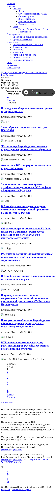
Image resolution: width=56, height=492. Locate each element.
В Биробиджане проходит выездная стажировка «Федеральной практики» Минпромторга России (25, 209)
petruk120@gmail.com (11, 449)
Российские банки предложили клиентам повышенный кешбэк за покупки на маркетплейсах (27, 257)
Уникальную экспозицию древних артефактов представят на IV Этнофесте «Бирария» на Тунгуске (26, 187)
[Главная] (8, 97)
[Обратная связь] (8, 477)
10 (8, 392)
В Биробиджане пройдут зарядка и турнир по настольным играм (28, 277)
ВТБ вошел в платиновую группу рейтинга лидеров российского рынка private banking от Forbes (25, 345)
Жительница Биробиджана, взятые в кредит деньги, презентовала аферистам (26, 148)
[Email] (8, 482)
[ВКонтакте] (8, 472)
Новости (11, 100)
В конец (11, 397)
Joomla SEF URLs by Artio (7, 402)
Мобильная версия (21, 489)
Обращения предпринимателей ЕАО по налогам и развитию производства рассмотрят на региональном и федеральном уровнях (26, 233)
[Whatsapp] (8, 479)
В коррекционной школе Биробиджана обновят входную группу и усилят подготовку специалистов (25, 323)
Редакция (5, 489)
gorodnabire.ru (8, 412)
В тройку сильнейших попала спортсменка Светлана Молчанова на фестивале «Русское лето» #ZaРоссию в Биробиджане (25, 300)
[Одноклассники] (7, 474)
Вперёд (10, 394)
